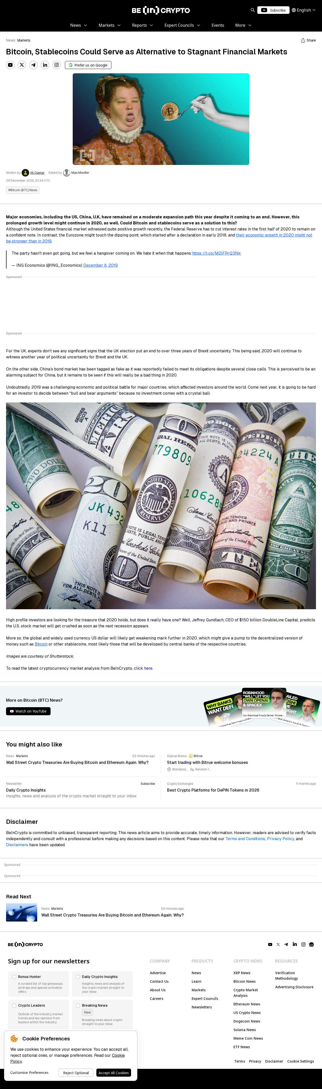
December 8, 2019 (100, 265)
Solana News (244, 1029)
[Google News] (311, 944)
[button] (38, 984)
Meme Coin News (248, 1038)
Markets (23, 40)
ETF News (241, 1046)
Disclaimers (17, 844)
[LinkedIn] (45, 65)
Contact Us (159, 981)
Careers (156, 998)
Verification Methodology (286, 975)
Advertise (158, 972)
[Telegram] (33, 65)
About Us (158, 990)
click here (143, 668)
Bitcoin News (244, 981)
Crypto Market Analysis (245, 993)
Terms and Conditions (245, 838)
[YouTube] (10, 65)
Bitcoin (41, 644)
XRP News (241, 972)
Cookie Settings (300, 1061)
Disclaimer (274, 1061)
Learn (197, 981)
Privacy (255, 1061)
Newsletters (202, 1007)
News (10, 40)
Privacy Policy (280, 838)
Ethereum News (246, 1004)
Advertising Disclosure (294, 986)
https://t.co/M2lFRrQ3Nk (216, 253)
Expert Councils (205, 998)
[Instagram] (56, 65)
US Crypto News (247, 1012)
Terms (239, 1061)
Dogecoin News (246, 1021)
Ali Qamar (37, 173)
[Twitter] (22, 65)
